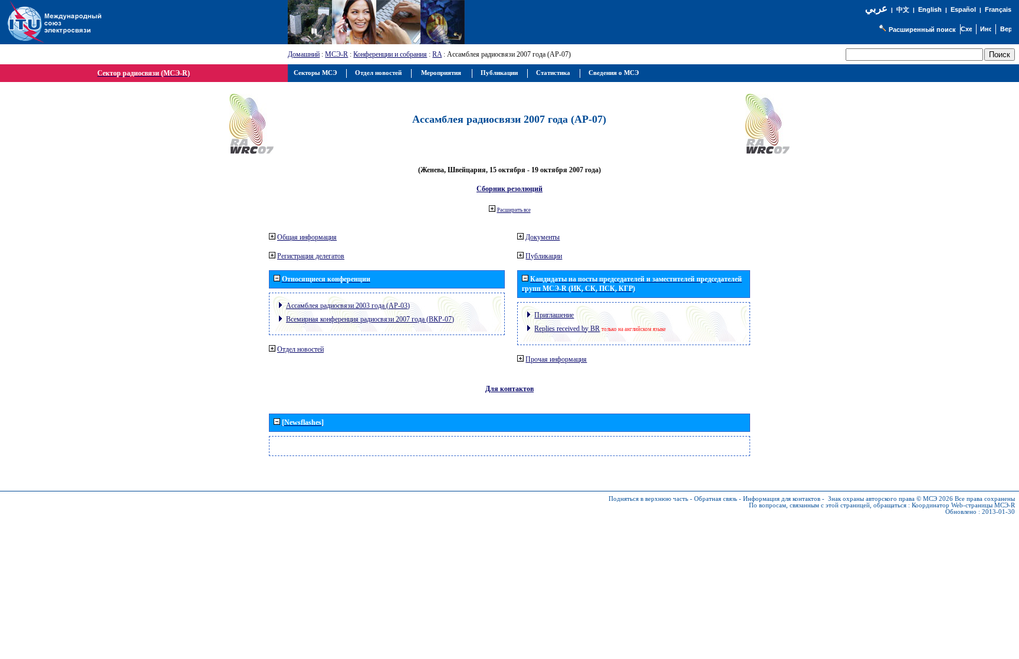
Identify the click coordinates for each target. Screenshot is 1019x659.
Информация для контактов (781, 499)
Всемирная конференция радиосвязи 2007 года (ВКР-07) (370, 319)
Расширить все (514, 210)
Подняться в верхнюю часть (648, 499)
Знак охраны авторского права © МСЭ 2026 (890, 499)
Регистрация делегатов (310, 256)
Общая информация (307, 237)
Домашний (304, 54)
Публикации (543, 256)
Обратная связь (715, 499)
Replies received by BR (567, 328)
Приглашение (554, 315)
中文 (902, 9)
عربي (876, 8)
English (930, 9)
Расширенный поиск (922, 29)
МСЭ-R (336, 54)
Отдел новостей (300, 349)
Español (963, 9)
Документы (542, 237)
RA (437, 54)
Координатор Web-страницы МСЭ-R (963, 505)
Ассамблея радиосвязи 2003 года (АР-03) (348, 305)
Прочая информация (556, 359)
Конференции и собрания (390, 54)
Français (998, 9)
